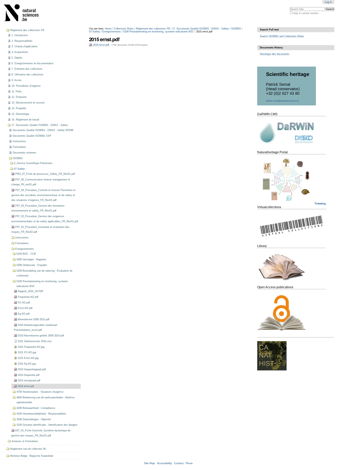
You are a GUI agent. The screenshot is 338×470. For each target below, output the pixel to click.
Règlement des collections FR (153, 28)
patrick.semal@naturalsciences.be (282, 101)
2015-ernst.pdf (101, 44)
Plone (189, 463)
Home (108, 28)
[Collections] (24, 13)
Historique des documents (274, 54)
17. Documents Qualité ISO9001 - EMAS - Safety (200, 28)
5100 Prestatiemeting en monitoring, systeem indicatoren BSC (158, 31)
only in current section (305, 13)
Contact (179, 463)
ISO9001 (236, 28)
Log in (328, 2)
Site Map (149, 463)
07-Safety (94, 31)
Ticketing (320, 203)
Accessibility (164, 463)
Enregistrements (111, 31)
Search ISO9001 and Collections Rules (282, 36)
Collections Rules (124, 28)
